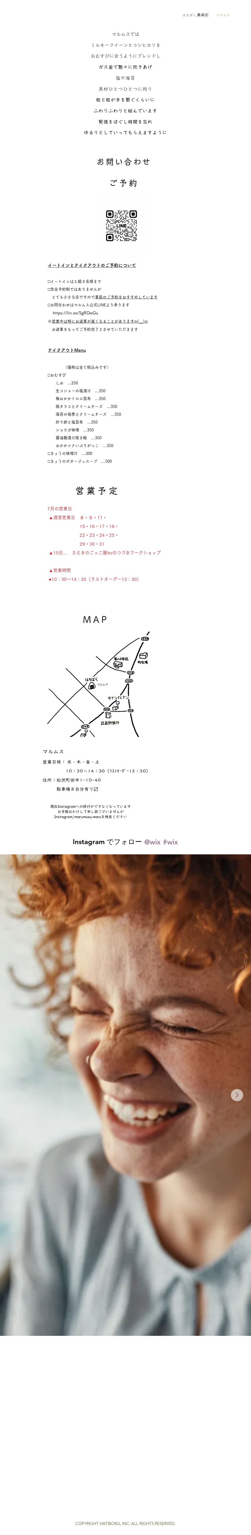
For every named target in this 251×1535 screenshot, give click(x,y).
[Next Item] (237, 1095)
